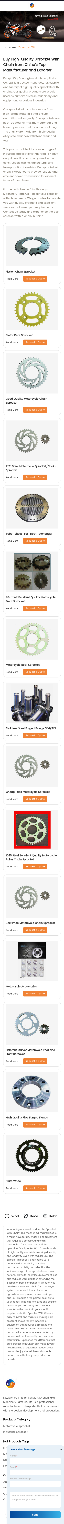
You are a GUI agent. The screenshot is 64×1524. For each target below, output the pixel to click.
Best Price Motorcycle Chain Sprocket (30, 923)
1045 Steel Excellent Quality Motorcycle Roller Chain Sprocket (31, 857)
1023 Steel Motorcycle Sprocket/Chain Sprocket (30, 468)
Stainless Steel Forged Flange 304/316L (31, 728)
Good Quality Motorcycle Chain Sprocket (26, 401)
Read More (12, 279)
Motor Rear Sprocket (19, 335)
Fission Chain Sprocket (20, 272)
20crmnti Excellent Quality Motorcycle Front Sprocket (30, 599)
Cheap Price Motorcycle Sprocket (28, 792)
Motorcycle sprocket (16, 1426)
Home (12, 47)
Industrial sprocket (15, 1432)
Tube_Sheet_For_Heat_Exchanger (29, 534)
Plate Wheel (13, 1181)
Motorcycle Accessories (21, 986)
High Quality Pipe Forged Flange (27, 1117)
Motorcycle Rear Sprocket (23, 665)
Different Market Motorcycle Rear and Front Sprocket (30, 1052)
